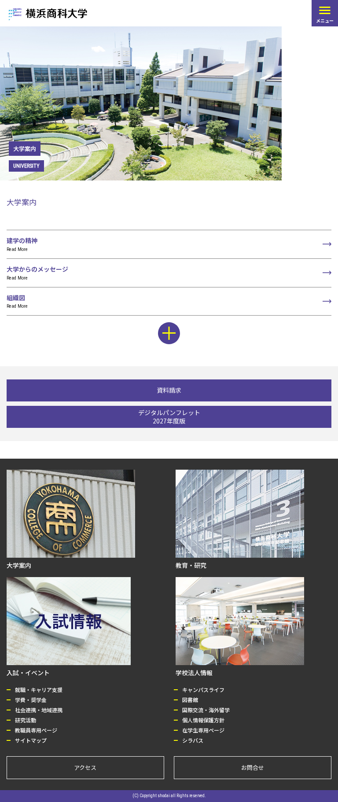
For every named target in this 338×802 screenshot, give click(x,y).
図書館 (190, 699)
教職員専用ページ (36, 730)
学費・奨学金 (31, 699)
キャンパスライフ (203, 689)
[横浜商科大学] (48, 14)
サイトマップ (31, 740)
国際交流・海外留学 (206, 710)
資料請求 (169, 390)
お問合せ (252, 767)
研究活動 (25, 720)
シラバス (192, 740)
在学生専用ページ (203, 730)
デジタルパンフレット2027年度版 (169, 416)
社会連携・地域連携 (38, 710)
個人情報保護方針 (203, 720)
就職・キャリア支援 (38, 689)
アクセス (85, 767)
